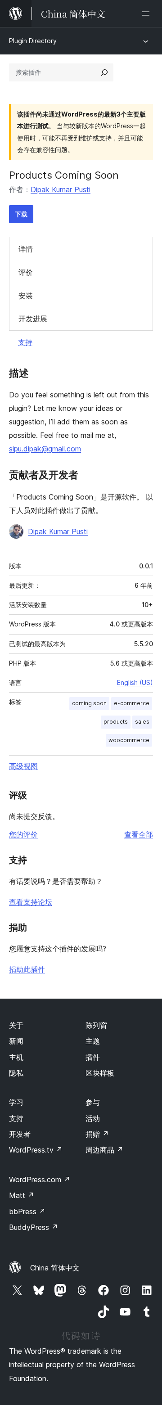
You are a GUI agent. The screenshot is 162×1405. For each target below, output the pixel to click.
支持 (25, 342)
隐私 (16, 1072)
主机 (16, 1057)
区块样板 (100, 1072)
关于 (16, 1025)
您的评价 (23, 834)
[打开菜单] (147, 13)
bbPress (27, 1211)
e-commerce (131, 703)
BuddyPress (33, 1227)
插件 (93, 1057)
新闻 (16, 1040)
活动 (93, 1118)
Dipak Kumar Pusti (60, 189)
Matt (21, 1195)
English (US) (135, 682)
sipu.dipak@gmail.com (45, 448)
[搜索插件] (104, 72)
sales (142, 721)
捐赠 (97, 1134)
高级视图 (23, 765)
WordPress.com (39, 1179)
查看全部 (138, 834)
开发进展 (32, 318)
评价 (25, 272)
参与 (93, 1102)
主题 (93, 1040)
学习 (16, 1102)
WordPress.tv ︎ (36, 1149)
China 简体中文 (55, 1267)
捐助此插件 (27, 969)
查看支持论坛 (30, 901)
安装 (25, 295)
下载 (21, 214)
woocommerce (128, 740)
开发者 (20, 1134)
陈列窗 (96, 1025)
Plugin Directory (33, 41)
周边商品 (104, 1149)
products (116, 721)
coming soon (89, 703)
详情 (25, 248)
